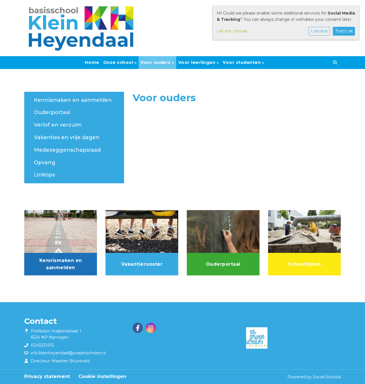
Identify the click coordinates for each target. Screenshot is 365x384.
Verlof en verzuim (58, 125)
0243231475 (42, 345)
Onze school (119, 62)
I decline (319, 31)
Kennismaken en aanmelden (73, 100)
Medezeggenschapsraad (67, 150)
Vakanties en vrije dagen (67, 137)
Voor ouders (156, 62)
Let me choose (232, 31)
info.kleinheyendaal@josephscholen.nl (68, 352)
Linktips (44, 175)
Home (92, 62)
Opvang (44, 162)
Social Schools (327, 376)
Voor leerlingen (197, 62)
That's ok (344, 31)
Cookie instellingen (102, 376)
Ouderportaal (52, 112)
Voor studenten (242, 62)
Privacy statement (47, 376)
